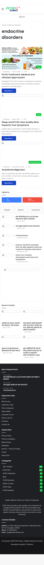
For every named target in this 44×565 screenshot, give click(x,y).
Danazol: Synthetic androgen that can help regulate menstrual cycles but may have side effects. (29, 247)
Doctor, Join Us (7, 418)
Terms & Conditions (8, 439)
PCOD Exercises (8, 480)
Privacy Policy (6, 436)
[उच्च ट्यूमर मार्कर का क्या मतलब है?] (8, 229)
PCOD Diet (6, 470)
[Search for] (41, 9)
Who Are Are (6, 401)
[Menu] (3, 9)
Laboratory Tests (7, 405)
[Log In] (38, 9)
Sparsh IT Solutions (26, 544)
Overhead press (22, 235)
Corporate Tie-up (7, 414)
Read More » (8, 91)
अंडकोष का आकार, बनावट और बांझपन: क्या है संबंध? (11, 324)
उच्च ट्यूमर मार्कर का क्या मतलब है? (28, 226)
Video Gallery (6, 411)
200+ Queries (7, 466)
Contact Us (5, 424)
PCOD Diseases (8, 490)
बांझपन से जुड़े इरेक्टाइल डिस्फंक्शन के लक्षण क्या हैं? (11, 349)
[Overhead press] (8, 238)
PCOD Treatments (9, 473)
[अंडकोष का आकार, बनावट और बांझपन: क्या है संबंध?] (11, 315)
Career (4, 452)
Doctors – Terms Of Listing (11, 449)
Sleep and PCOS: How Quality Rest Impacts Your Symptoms (20, 124)
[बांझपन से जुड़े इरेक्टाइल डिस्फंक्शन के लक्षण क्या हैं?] (11, 341)
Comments (36, 210)
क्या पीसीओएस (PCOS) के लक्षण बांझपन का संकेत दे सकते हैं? (27, 218)
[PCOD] (22, 17)
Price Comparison (8, 408)
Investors (5, 421)
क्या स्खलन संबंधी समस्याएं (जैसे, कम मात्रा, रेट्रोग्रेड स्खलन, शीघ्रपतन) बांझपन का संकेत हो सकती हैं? (32, 326)
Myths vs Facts (8, 483)
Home (4, 25)
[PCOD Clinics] (12, 9)
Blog (4, 477)
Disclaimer (5, 445)
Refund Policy (6, 442)
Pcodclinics (6, 71)
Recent (20, 210)
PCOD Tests (7, 487)
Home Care (5, 455)
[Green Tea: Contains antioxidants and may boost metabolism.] (8, 258)
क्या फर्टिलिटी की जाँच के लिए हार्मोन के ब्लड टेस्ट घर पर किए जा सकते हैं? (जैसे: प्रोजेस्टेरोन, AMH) (32, 351)
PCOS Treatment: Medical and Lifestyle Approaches (18, 76)
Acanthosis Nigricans (13, 169)
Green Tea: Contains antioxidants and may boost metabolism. (27, 257)
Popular (7, 210)
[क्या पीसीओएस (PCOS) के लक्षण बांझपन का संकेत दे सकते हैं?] (8, 220)
